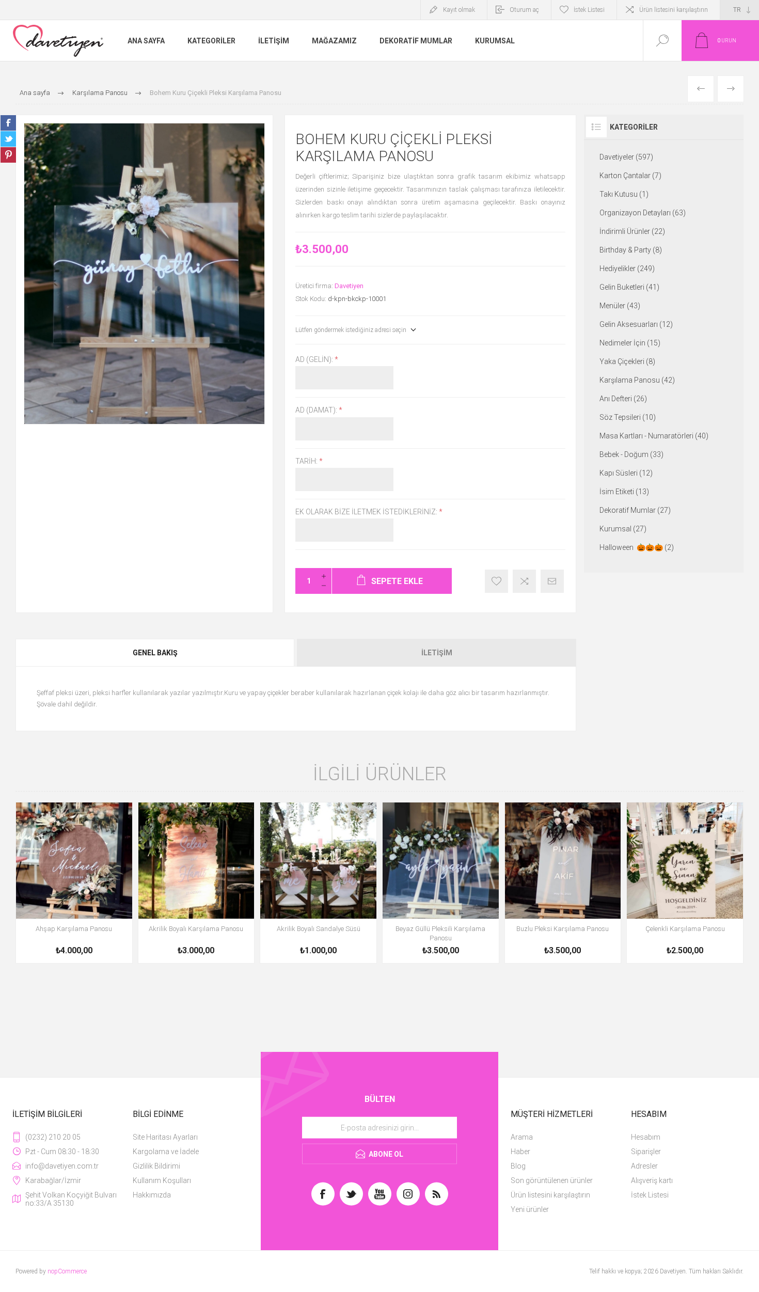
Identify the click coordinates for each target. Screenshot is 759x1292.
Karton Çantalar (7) (630, 175)
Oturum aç (524, 9)
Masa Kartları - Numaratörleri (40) (653, 436)
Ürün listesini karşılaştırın (673, 9)
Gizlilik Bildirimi (156, 1166)
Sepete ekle (62, 930)
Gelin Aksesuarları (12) (636, 324)
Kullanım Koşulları (162, 1180)
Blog (518, 1166)
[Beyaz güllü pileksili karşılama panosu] (441, 882)
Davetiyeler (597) (626, 157)
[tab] (155, 653)
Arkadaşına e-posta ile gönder (552, 581)
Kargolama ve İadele (166, 1151)
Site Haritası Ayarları (165, 1137)
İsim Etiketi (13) (624, 491)
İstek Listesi (650, 1195)
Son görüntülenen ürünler (552, 1180)
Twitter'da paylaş (8, 139)
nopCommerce (67, 1271)
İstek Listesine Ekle (496, 581)
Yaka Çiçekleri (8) (627, 361)
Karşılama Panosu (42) (637, 380)
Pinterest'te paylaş (8, 155)
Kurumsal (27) (622, 529)
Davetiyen (349, 286)
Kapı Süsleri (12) (626, 473)
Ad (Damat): (317, 410)
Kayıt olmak (459, 9)
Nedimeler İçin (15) (629, 343)
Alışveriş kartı (652, 1180)
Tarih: (307, 461)
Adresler (644, 1166)
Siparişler (646, 1151)
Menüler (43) (619, 306)
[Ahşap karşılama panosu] (74, 882)
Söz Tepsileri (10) (627, 417)
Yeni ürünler (530, 1209)
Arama (522, 1137)
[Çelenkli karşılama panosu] (685, 882)
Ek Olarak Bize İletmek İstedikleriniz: (367, 512)
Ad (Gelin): (315, 359)
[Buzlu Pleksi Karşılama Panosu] (563, 882)
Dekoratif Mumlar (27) (635, 510)
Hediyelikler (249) (627, 268)
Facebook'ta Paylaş (8, 123)
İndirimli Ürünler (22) (632, 231)
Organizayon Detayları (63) (642, 213)
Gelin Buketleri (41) (629, 287)
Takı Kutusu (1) (624, 194)
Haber (520, 1151)
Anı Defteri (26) (623, 399)
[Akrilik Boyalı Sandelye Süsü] (318, 882)
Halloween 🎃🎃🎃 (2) (636, 547)
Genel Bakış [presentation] (155, 653)
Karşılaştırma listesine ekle (524, 581)
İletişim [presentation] (436, 653)
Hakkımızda (152, 1195)
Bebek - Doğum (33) (631, 454)
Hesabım (645, 1137)
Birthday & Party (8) (630, 250)
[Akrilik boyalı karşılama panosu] (196, 882)
